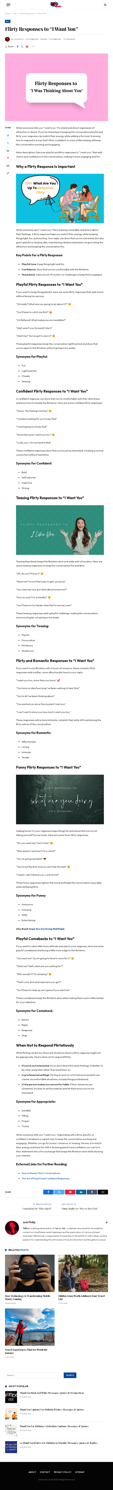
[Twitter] (8, 143)
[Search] (105, 4)
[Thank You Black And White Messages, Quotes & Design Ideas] (11, 1397)
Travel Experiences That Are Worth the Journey (26, 1351)
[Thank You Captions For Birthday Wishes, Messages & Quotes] (11, 1414)
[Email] (8, 166)
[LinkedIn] (8, 151)
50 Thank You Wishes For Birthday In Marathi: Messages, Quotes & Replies (58, 1442)
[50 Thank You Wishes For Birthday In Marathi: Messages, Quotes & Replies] (11, 1447)
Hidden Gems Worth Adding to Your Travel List (81, 1297)
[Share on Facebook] (17, 46)
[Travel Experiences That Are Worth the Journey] (30, 1327)
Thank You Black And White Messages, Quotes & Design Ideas (52, 1392)
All (7, 21)
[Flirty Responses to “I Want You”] (56, 87)
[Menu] (8, 4)
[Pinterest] (8, 158)
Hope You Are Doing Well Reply (47, 928)
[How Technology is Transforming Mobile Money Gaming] (30, 1273)
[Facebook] (8, 135)
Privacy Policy (63, 1472)
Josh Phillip (19, 39)
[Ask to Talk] (56, 5)
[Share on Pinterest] (27, 46)
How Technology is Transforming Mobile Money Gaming (27, 1297)
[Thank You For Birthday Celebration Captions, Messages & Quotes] (11, 1430)
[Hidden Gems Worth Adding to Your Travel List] (83, 1273)
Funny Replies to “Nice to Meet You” (80, 1208)
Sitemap (79, 1472)
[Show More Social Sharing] (32, 46)
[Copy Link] (8, 173)
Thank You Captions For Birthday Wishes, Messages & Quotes (52, 1409)
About (32, 1472)
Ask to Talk (60, 1228)
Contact (45, 1472)
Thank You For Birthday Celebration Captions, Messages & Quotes (54, 1426)
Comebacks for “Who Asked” (36, 1208)
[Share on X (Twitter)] (22, 46)
